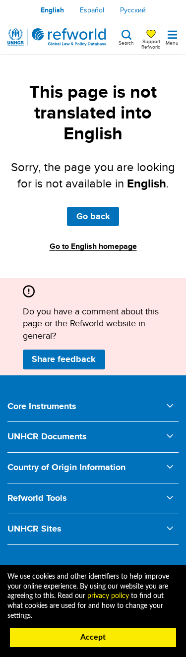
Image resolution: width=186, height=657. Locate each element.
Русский (133, 10)
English (52, 10)
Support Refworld (151, 44)
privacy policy (108, 596)
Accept (93, 637)
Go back (93, 216)
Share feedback (64, 359)
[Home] (57, 37)
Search (126, 42)
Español (92, 10)
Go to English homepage (93, 246)
